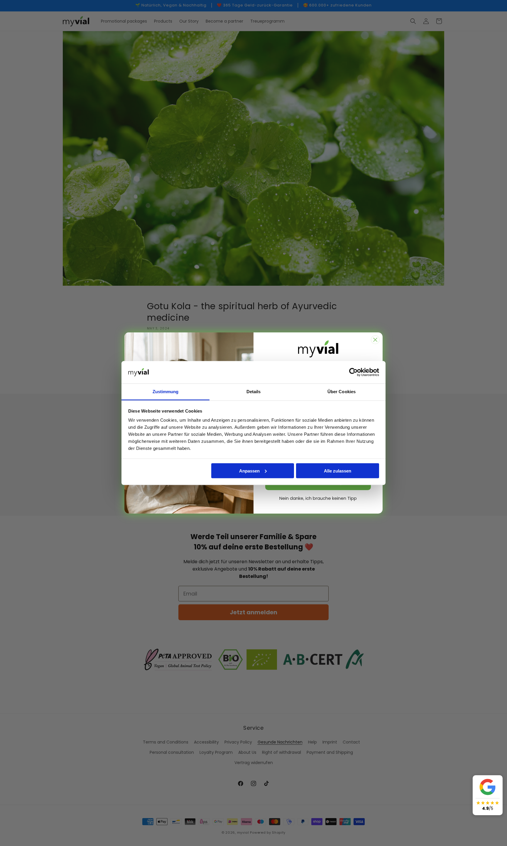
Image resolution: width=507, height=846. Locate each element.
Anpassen (249, 470)
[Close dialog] (375, 339)
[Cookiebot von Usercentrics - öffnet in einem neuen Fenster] (353, 372)
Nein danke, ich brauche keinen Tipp (318, 498)
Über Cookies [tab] (341, 391)
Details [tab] (253, 391)
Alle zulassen (337, 470)
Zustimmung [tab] (166, 391)
